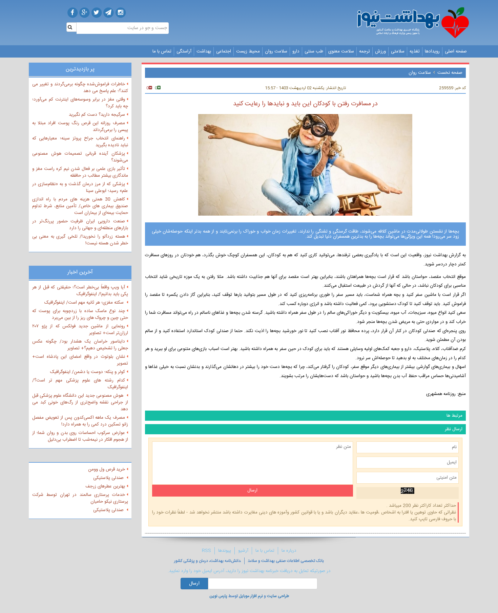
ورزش (380, 51)
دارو (295, 51)
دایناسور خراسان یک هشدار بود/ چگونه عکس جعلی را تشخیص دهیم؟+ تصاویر (80, 345)
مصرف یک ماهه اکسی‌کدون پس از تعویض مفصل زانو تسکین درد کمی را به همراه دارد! (80, 421)
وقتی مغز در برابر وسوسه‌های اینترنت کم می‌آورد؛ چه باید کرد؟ (80, 103)
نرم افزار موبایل (251, 596)
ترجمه (364, 51)
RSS (206, 550)
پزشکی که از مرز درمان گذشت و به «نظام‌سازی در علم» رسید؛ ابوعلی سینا (80, 187)
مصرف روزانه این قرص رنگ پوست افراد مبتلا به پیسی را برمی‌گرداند (80, 126)
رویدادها (432, 51)
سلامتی (397, 51)
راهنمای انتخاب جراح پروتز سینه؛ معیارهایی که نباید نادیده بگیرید (80, 142)
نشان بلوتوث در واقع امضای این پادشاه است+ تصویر (80, 360)
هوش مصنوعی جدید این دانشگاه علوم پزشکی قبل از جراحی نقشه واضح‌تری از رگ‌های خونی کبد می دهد (80, 402)
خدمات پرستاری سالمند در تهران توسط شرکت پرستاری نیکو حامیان (80, 498)
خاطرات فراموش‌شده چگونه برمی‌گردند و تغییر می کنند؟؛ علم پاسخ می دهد (80, 88)
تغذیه (415, 51)
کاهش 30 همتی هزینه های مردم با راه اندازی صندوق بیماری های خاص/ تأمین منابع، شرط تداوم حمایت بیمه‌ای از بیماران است (80, 206)
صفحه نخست (449, 72)
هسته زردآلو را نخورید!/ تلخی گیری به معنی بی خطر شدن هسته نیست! (80, 240)
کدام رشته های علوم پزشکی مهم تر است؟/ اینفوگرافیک (80, 384)
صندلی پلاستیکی (109, 478)
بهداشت (203, 51)
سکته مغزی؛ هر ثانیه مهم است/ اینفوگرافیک (84, 302)
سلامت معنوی (341, 51)
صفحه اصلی (456, 51)
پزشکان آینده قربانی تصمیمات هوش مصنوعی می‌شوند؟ (80, 157)
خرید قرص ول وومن (106, 469)
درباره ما (289, 550)
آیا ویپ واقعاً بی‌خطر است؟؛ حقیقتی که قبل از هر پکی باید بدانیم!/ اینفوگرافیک (80, 291)
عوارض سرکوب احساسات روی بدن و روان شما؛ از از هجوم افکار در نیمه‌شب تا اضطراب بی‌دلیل (80, 436)
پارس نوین (218, 596)
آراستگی (184, 51)
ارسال (194, 583)
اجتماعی (223, 51)
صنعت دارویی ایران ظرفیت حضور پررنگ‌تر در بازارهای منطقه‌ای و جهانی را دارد (80, 225)
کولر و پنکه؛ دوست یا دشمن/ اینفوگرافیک (87, 372)
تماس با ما (161, 51)
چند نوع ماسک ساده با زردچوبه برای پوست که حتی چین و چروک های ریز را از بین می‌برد (80, 314)
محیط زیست (248, 51)
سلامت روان (276, 51)
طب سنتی (314, 51)
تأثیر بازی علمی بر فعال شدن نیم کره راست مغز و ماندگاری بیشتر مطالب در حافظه (80, 172)
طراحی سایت (278, 596)
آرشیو (243, 550)
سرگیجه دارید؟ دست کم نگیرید (97, 114)
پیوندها (224, 550)
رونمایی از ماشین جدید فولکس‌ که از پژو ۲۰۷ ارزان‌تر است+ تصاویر (80, 330)
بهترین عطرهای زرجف (105, 486)
